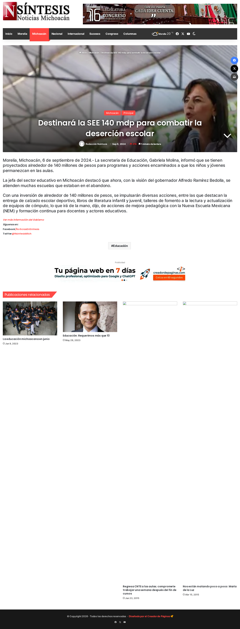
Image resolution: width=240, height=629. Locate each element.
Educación (120, 246)
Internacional (76, 33)
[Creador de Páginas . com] (120, 273)
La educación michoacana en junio (26, 339)
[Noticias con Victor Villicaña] (36, 11)
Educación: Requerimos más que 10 (86, 335)
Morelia (22, 33)
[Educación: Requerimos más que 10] (90, 316)
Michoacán (39, 33)
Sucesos (94, 33)
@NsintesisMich (22, 233)
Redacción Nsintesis (96, 144)
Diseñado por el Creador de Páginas (150, 616)
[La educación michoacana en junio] (30, 318)
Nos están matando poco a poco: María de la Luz (210, 588)
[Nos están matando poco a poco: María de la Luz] (210, 442)
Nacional (57, 33)
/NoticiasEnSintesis (27, 229)
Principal (128, 112)
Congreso (112, 33)
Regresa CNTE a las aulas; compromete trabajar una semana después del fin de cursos (149, 590)
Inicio (8, 33)
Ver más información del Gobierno (23, 220)
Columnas (129, 33)
